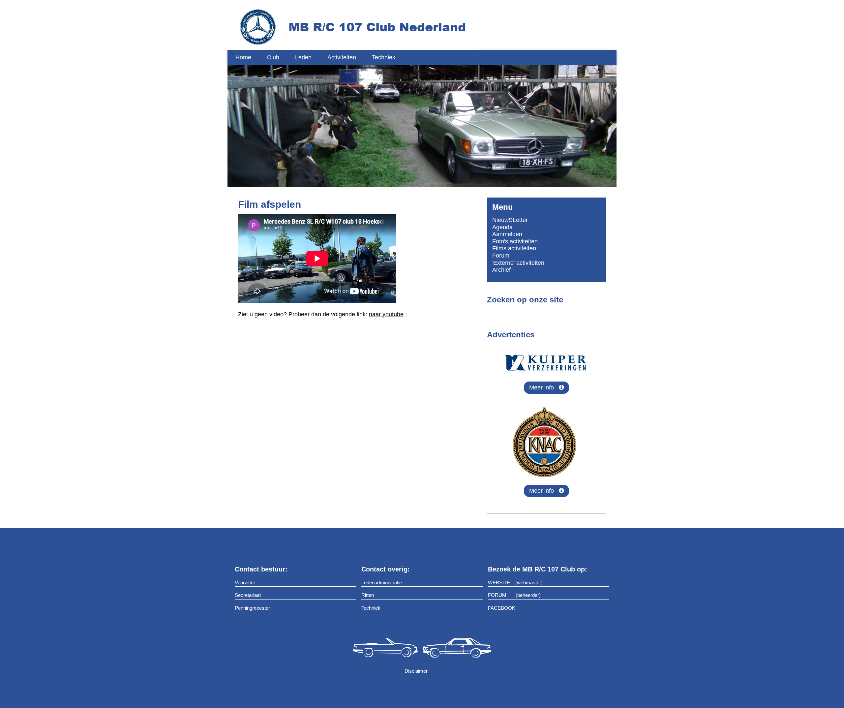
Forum (500, 255)
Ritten (367, 595)
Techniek (383, 57)
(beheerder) (528, 595)
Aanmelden (507, 234)
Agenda (502, 227)
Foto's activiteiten (515, 241)
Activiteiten (341, 57)
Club (273, 57)
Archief (501, 269)
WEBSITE (499, 582)
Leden (303, 57)
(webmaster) (529, 582)
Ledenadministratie (381, 582)
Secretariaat (248, 595)
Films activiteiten (514, 248)
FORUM (497, 595)
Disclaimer (417, 671)
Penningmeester (252, 608)
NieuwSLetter (510, 220)
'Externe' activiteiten (518, 263)
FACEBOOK (501, 608)
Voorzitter (245, 582)
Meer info (544, 387)
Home (243, 57)
